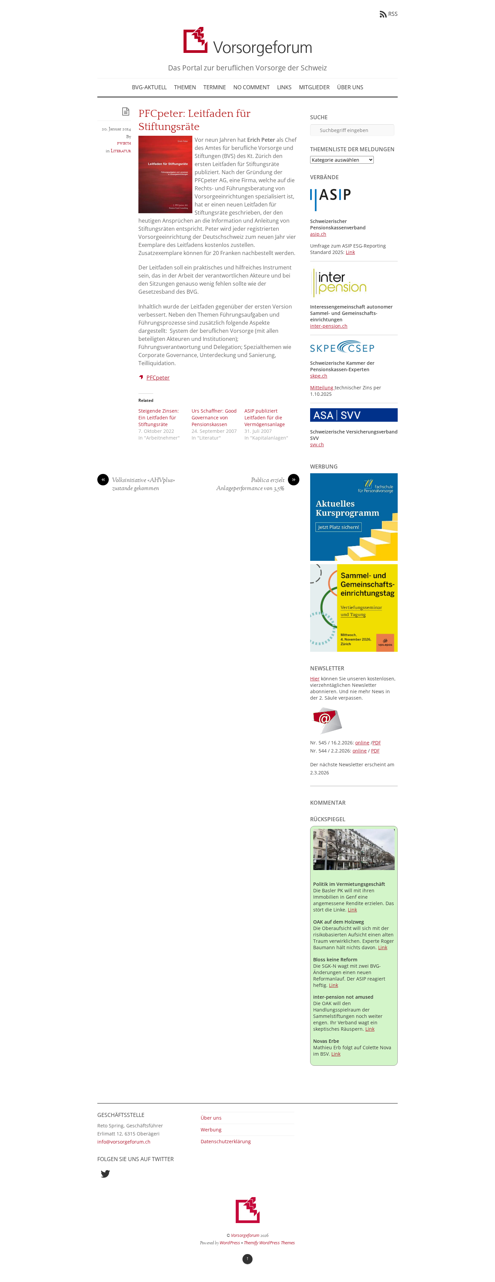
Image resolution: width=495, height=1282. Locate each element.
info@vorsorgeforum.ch (124, 1142)
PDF (376, 742)
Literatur (121, 151)
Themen (185, 87)
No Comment (251, 87)
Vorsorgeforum (245, 1235)
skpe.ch (318, 376)
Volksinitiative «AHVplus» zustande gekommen (138, 485)
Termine (214, 87)
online (362, 742)
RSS (393, 14)
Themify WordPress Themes (269, 1243)
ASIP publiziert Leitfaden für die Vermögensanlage (264, 417)
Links (284, 87)
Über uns (350, 87)
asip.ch (318, 234)
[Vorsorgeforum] (247, 51)
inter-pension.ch (329, 326)
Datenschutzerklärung (226, 1141)
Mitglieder (314, 87)
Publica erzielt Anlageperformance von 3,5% (256, 485)
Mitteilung (322, 387)
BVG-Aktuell (149, 87)
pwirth (124, 143)
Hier (315, 678)
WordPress (230, 1243)
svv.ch (317, 444)
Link (350, 252)
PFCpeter (158, 377)
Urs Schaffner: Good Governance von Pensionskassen (214, 417)
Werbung (211, 1129)
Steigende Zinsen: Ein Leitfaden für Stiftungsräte (158, 417)
